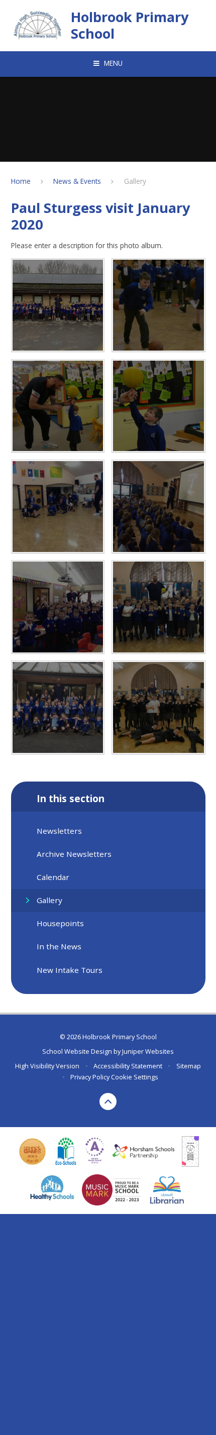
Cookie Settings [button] (134, 1076)
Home (21, 181)
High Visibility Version (47, 1065)
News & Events (77, 181)
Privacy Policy (90, 1076)
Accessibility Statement (127, 1065)
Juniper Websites (148, 1051)
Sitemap (188, 1065)
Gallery (135, 181)
